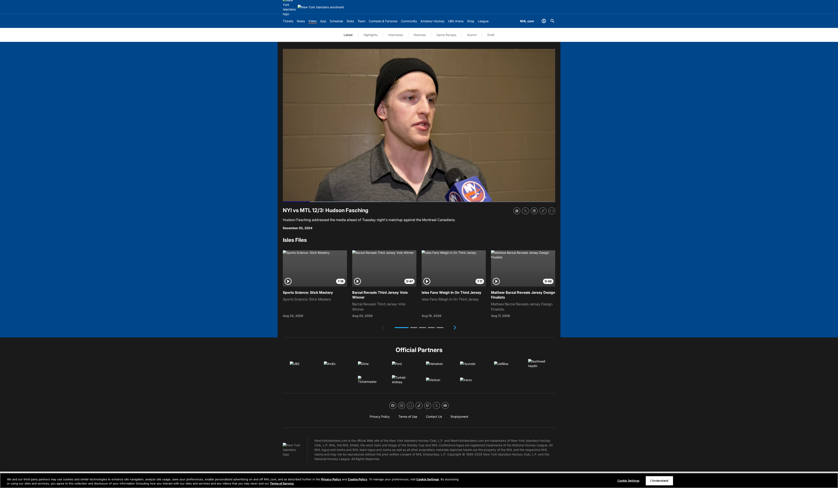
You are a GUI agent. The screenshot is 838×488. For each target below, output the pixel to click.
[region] (419, 480)
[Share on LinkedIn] (534, 210)
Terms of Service (282, 483)
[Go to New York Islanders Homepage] (321, 7)
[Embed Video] (551, 210)
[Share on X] (525, 210)
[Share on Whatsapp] (516, 210)
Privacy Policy (331, 479)
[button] (402, 327)
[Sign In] (543, 21)
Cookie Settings (427, 479)
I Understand (659, 480)
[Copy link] (542, 210)
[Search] (552, 21)
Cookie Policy (357, 479)
